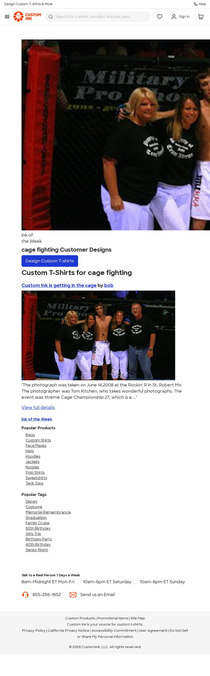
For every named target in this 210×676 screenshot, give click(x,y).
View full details (38, 407)
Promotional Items (112, 618)
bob (108, 285)
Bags (30, 435)
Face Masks (36, 445)
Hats (30, 451)
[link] (27, 17)
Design (50, 261)
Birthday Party (39, 539)
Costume (34, 507)
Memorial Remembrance (48, 512)
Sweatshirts (36, 478)
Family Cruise (37, 523)
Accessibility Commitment (114, 630)
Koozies (32, 467)
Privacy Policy (34, 630)
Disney (31, 501)
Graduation (36, 517)
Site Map (138, 618)
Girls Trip (33, 533)
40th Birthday (38, 544)
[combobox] (97, 17)
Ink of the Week (37, 419)
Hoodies (33, 456)
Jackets (32, 461)
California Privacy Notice (68, 630)
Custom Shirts (38, 440)
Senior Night (37, 550)
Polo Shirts (35, 472)
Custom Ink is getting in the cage (59, 285)
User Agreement (153, 630)
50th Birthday (38, 528)
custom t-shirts (129, 624)
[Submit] (50, 17)
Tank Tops (34, 483)
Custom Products (80, 618)
